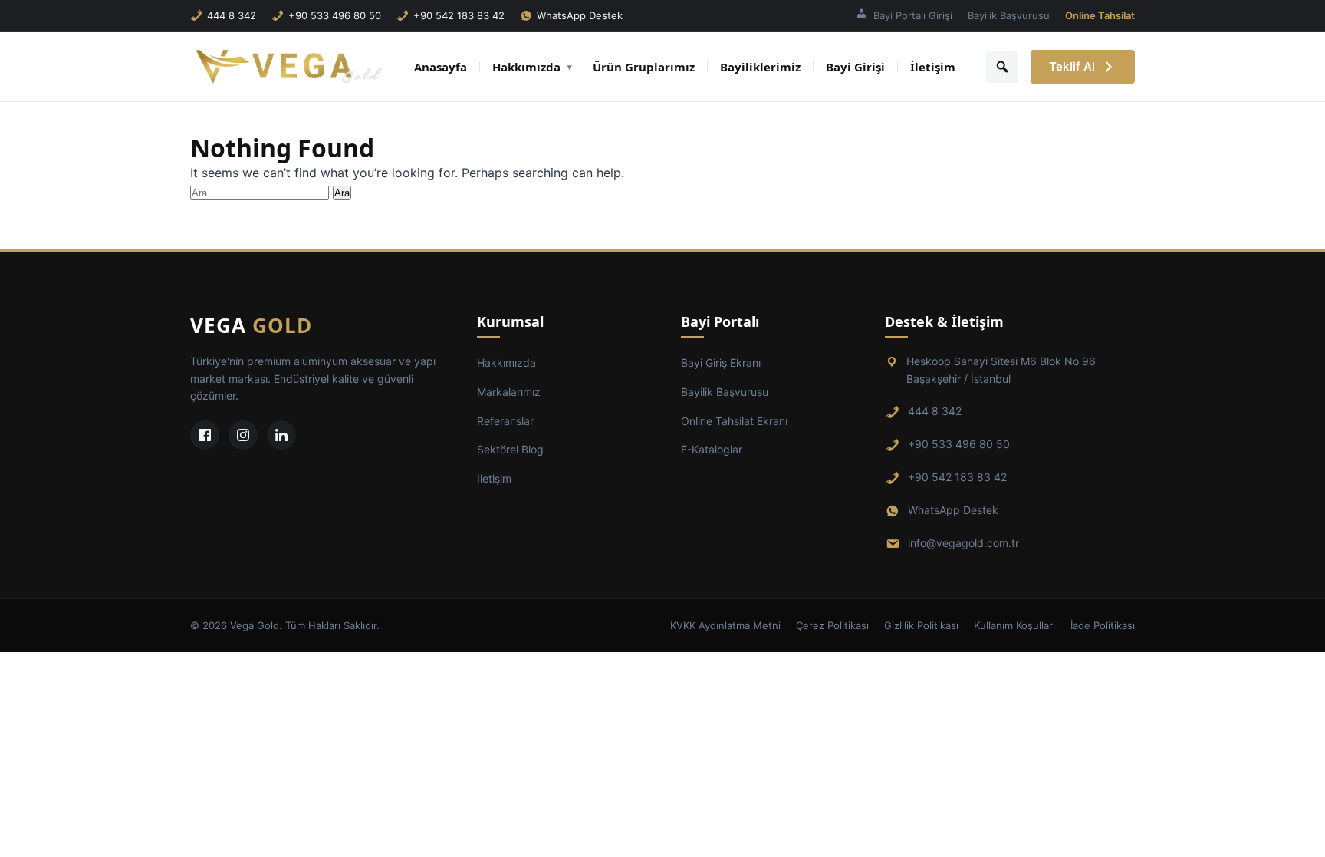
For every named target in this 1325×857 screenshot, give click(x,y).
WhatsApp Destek (580, 15)
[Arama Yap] (1002, 67)
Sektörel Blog (510, 449)
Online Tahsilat (1100, 15)
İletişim (932, 66)
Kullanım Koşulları (1014, 625)
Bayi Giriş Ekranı (721, 362)
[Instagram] (243, 435)
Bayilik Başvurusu (1009, 15)
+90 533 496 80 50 (334, 15)
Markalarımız (509, 391)
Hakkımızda (526, 66)
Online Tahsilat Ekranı (734, 420)
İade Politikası (1102, 625)
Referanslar (505, 420)
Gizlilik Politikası (921, 625)
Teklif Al (1072, 66)
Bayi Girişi (855, 66)
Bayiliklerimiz (760, 66)
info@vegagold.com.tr (963, 542)
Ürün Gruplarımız (644, 66)
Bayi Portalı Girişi (912, 15)
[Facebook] (204, 435)
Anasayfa (440, 66)
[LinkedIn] (281, 435)
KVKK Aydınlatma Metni (725, 625)
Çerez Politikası (832, 625)
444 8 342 (231, 15)
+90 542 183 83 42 (459, 15)
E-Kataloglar (711, 449)
